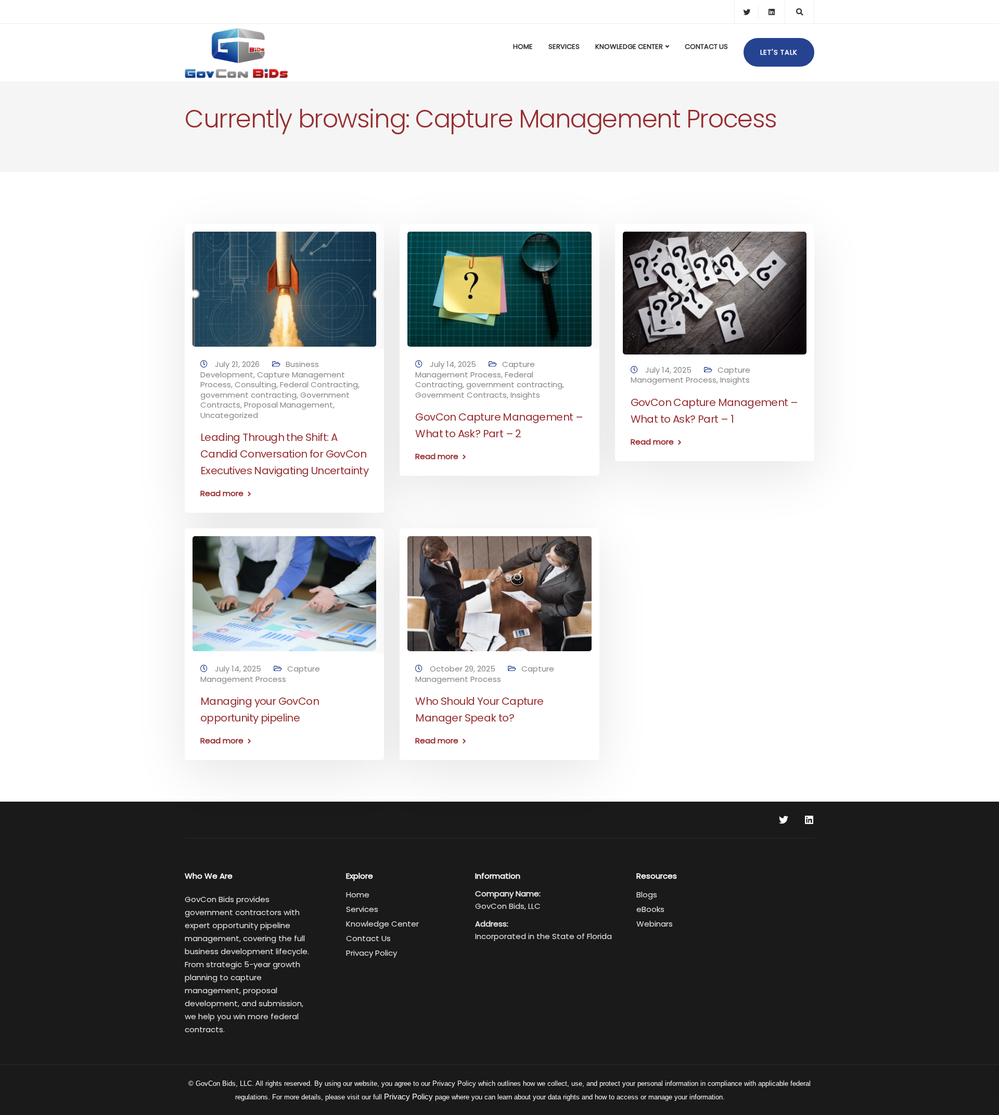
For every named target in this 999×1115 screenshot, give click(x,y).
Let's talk (779, 52)
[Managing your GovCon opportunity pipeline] (284, 589)
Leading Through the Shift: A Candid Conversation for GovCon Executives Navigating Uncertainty (284, 454)
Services (564, 47)
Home (523, 47)
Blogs (646, 894)
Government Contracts (461, 394)
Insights (525, 394)
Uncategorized (229, 415)
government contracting (248, 394)
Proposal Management (288, 404)
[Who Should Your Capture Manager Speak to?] (499, 589)
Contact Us (706, 47)
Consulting (255, 384)
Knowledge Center (629, 47)
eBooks (650, 909)
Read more (222, 493)
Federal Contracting (319, 384)
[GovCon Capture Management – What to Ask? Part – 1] (714, 288)
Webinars (654, 923)
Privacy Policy (371, 952)
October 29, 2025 (463, 668)
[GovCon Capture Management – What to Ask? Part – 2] (499, 284)
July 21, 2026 (238, 364)
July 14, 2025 (454, 364)
